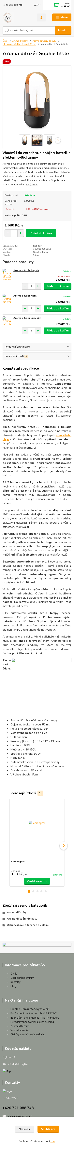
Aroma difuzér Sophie (26, 270)
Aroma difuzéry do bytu (44, 40)
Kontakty (15, 982)
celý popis (32, 184)
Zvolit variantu (37, 881)
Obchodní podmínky (22, 978)
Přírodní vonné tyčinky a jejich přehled (32, 1022)
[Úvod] (17, 17)
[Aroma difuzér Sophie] (7, 274)
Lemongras (18, 861)
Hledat (63, 30)
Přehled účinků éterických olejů (29, 1009)
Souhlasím (48, 1129)
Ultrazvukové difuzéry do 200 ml (19, 44)
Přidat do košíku (41, 233)
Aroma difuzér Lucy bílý (27, 318)
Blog (13, 986)
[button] (29, 891)
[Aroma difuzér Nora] (7, 299)
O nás (13, 974)
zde (53, 1141)
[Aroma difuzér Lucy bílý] (7, 321)
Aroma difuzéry (20, 40)
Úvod (5, 40)
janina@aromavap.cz (19, 1116)
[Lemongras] (37, 829)
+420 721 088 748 (12, 5)
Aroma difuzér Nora (25, 295)
